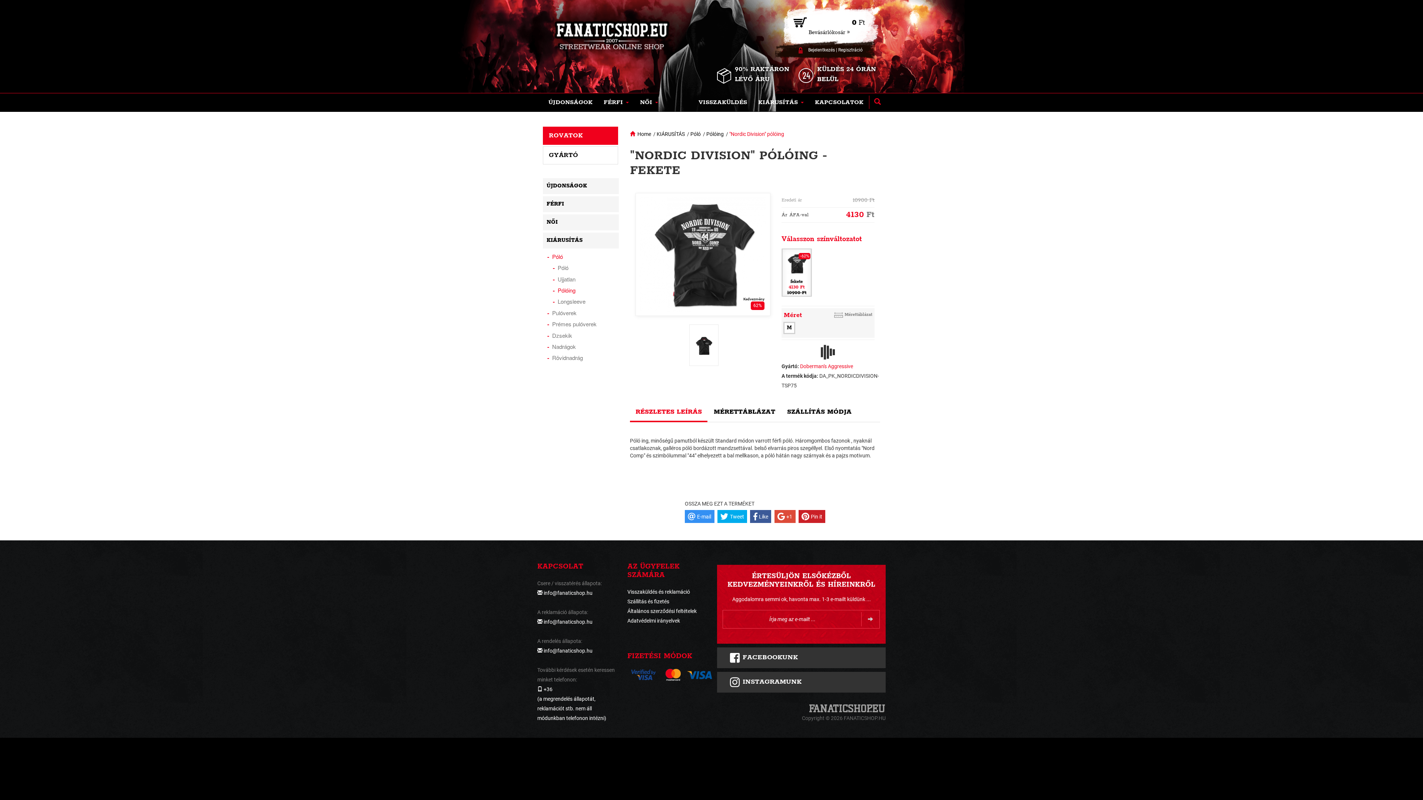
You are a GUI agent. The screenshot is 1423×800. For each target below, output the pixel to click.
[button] (616, 102)
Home (644, 134)
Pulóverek (564, 313)
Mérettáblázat (858, 314)
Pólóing (715, 134)
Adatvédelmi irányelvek (653, 621)
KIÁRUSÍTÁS (671, 134)
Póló (695, 134)
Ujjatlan (566, 279)
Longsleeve (572, 301)
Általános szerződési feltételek (662, 611)
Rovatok (566, 135)
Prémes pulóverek (574, 324)
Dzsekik (562, 335)
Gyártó (563, 155)
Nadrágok (564, 346)
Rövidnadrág (567, 357)
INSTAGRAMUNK (771, 682)
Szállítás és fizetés (648, 601)
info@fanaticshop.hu (568, 593)
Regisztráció (850, 50)
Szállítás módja (819, 412)
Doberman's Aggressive (826, 366)
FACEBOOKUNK (769, 657)
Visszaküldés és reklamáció (658, 592)
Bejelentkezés (821, 50)
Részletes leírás (669, 412)
